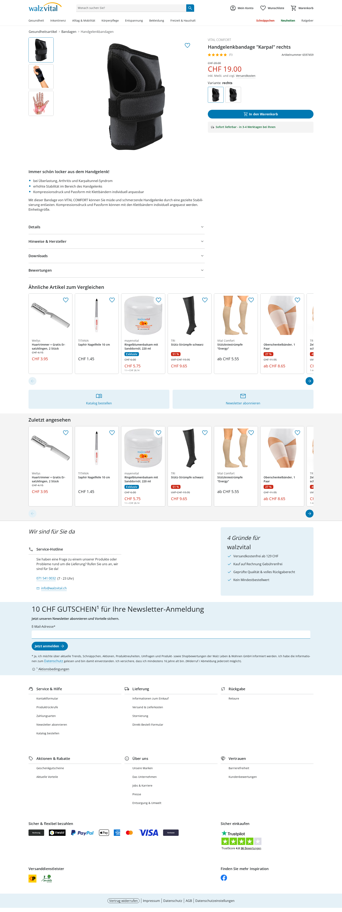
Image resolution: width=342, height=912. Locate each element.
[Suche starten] (190, 7)
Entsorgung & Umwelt (146, 803)
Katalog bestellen (47, 733)
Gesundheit (36, 20)
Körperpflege (110, 20)
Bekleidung (156, 20)
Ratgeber (307, 20)
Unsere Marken (142, 768)
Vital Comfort (219, 40)
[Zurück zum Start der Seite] (337, 883)
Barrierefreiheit (239, 768)
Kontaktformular (47, 698)
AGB (189, 901)
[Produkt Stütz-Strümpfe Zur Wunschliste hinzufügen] (205, 300)
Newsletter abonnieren (51, 724)
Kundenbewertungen (243, 777)
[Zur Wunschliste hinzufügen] (187, 45)
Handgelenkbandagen (97, 31)
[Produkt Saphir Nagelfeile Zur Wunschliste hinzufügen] (112, 300)
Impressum (151, 901)
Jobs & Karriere (142, 785)
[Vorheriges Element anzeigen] (32, 381)
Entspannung (134, 20)
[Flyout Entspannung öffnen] (144, 21)
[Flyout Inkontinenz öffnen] (67, 21)
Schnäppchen (265, 20)
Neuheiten (288, 20)
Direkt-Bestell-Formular (147, 724)
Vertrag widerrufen (123, 901)
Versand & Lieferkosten (147, 707)
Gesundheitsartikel (43, 31)
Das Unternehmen (144, 777)
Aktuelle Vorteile (47, 777)
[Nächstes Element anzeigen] (310, 381)
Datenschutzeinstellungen (215, 901)
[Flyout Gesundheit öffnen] (45, 21)
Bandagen (68, 31)
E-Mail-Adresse (43, 626)
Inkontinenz (58, 20)
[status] (130, 8)
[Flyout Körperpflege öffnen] (120, 21)
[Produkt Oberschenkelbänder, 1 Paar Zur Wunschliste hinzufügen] (297, 300)
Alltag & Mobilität (83, 20)
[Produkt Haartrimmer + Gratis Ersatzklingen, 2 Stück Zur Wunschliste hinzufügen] (66, 300)
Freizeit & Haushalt (183, 20)
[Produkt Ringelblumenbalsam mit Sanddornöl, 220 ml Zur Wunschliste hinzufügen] (158, 300)
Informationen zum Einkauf (150, 698)
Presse (136, 794)
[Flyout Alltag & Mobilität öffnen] (96, 21)
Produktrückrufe (47, 707)
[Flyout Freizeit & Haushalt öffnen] (197, 21)
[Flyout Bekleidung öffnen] (165, 21)
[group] (136, 96)
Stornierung (140, 716)
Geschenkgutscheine (50, 768)
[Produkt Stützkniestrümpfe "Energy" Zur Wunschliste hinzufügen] (251, 300)
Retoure (234, 698)
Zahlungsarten (46, 716)
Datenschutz (53, 661)
